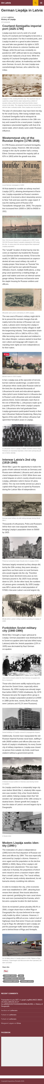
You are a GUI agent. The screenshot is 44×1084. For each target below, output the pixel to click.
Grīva (19, 1023)
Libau (21, 975)
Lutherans (13, 1010)
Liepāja (11, 17)
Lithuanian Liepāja (11, 981)
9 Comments (6, 22)
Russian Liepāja (27, 981)
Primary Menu (41, 3)
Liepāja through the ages (14, 978)
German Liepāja (10, 975)
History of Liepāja (8, 19)
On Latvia (6, 3)
